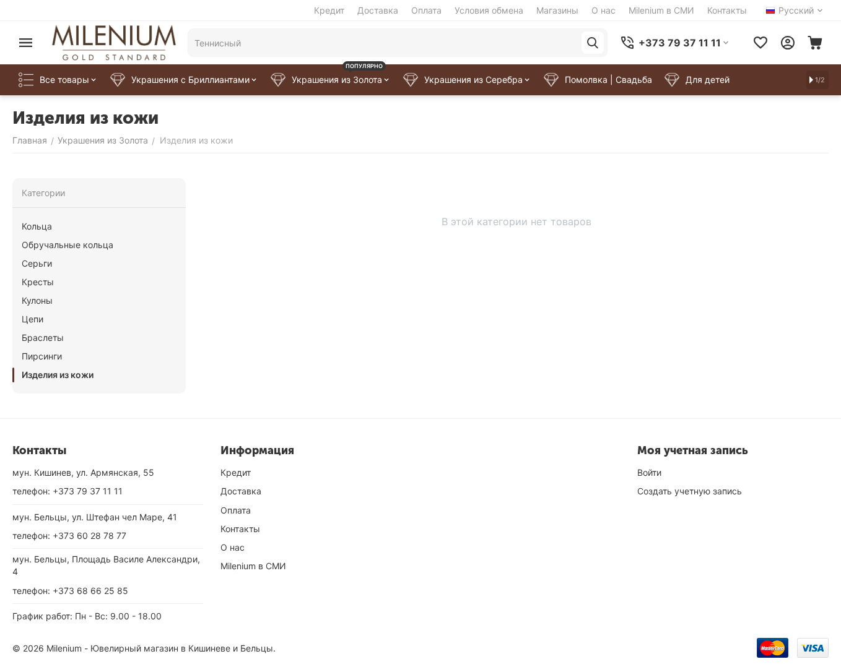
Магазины (557, 10)
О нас (603, 10)
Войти (649, 472)
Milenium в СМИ (661, 10)
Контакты (727, 10)
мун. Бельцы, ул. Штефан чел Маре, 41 (94, 517)
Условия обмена (489, 10)
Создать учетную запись (689, 491)
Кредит (329, 10)
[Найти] (593, 43)
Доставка (377, 10)
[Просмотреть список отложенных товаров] (760, 42)
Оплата (426, 10)
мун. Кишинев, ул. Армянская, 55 (83, 472)
